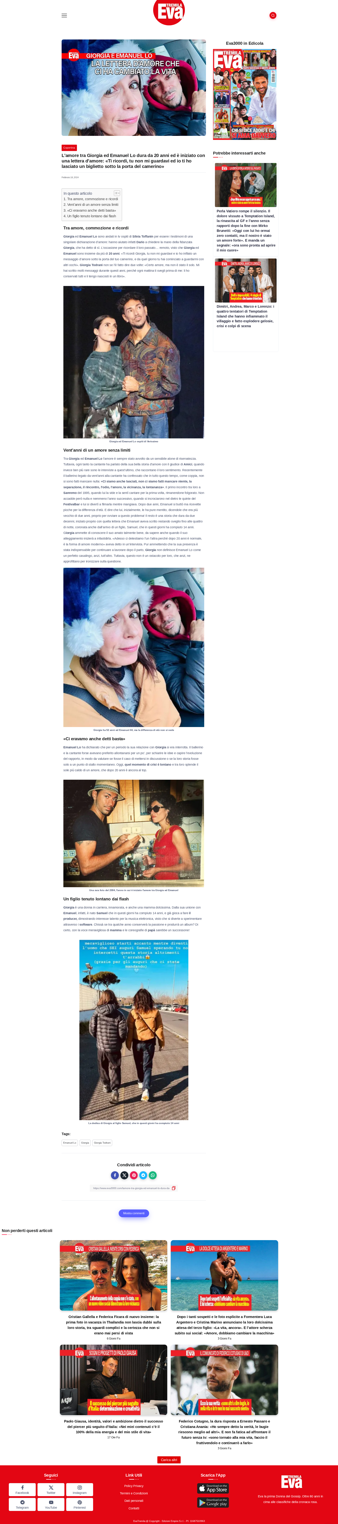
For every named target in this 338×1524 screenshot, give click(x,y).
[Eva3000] (169, 12)
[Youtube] (51, 1504)
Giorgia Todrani (102, 1142)
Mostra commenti (134, 1213)
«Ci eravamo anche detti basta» (91, 210)
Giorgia (85, 1142)
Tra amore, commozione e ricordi (92, 199)
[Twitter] (51, 1489)
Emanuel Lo (69, 1142)
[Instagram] (79, 1489)
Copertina (69, 147)
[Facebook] (22, 1489)
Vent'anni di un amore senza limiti (92, 205)
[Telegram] (22, 1504)
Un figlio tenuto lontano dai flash (91, 216)
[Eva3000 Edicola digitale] (244, 94)
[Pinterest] (79, 1504)
